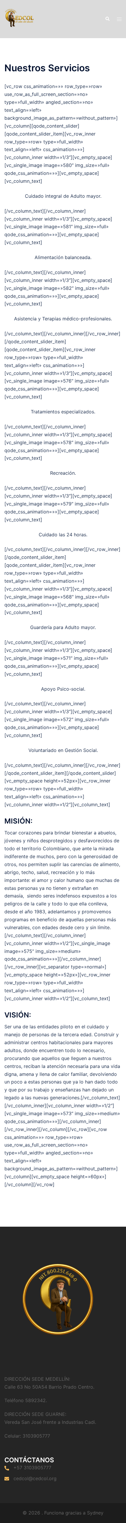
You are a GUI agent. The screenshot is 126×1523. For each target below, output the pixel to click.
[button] (107, 19)
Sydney (95, 1513)
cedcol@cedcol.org (35, 1478)
